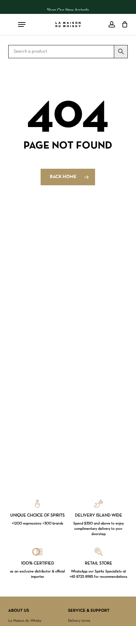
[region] (68, 7)
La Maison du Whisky (24, 620)
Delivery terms (79, 620)
